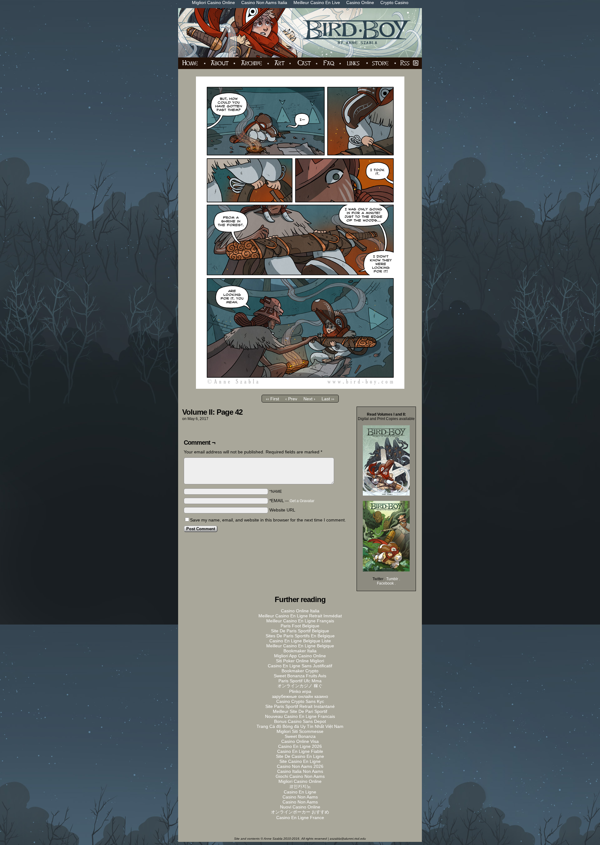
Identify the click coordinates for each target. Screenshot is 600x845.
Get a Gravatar (302, 501)
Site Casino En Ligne (300, 761)
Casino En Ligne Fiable (300, 751)
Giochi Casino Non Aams (300, 776)
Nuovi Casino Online (300, 806)
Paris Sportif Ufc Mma (300, 680)
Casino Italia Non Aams (300, 771)
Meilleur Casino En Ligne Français (300, 620)
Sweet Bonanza (300, 736)
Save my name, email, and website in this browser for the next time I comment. (268, 519)
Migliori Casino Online (300, 781)
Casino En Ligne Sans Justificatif (300, 665)
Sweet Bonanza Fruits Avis (300, 675)
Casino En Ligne (300, 791)
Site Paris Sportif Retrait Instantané (300, 706)
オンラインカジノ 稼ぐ (300, 685)
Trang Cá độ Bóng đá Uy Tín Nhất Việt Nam (300, 726)
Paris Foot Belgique (300, 625)
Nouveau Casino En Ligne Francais (300, 716)
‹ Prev (291, 398)
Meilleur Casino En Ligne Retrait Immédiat (300, 615)
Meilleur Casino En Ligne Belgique (300, 645)
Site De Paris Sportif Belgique (300, 630)
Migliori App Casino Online (300, 655)
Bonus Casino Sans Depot (300, 721)
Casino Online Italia (300, 610)
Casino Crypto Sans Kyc (300, 701)
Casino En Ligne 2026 (300, 746)
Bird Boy (303, 32)
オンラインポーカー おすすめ (300, 811)
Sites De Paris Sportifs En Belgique (300, 635)
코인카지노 (300, 786)
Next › (309, 398)
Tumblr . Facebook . (388, 581)
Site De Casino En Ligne (300, 756)
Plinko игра (300, 691)
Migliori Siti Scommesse (300, 731)
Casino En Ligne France (300, 817)
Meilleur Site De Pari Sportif (300, 711)
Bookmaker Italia (300, 650)
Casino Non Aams (300, 796)
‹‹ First (272, 398)
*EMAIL (291, 500)
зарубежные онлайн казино (300, 696)
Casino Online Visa (300, 741)
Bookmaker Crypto (300, 670)
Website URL (282, 509)
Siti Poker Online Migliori (300, 660)
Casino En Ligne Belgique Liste (300, 640)
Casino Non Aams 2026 (300, 766)
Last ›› (328, 398)
